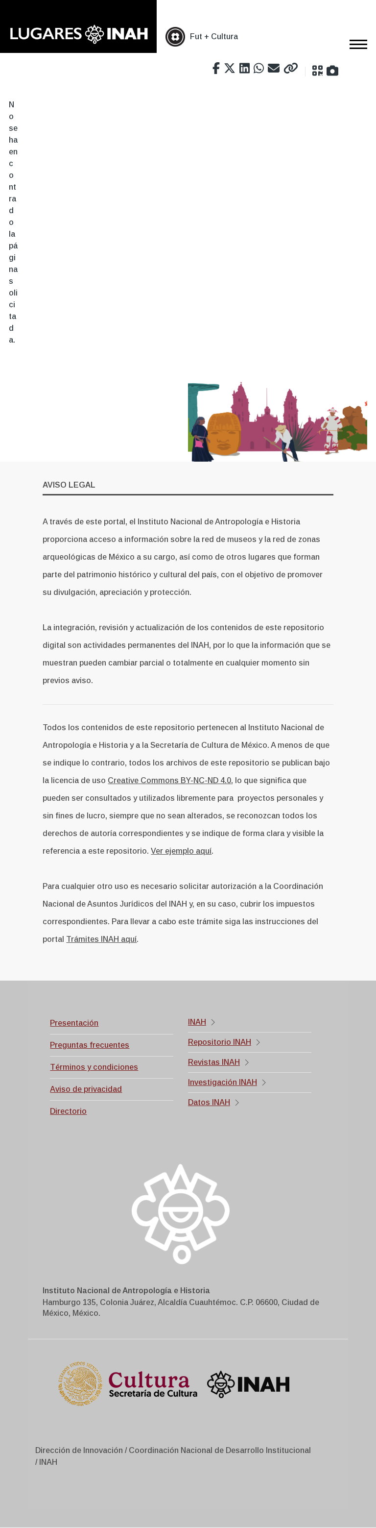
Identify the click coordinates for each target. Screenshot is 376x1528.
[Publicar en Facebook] (216, 68)
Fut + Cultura (214, 36)
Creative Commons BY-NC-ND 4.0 (169, 780)
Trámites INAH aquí (101, 939)
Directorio (68, 1111)
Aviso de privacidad (86, 1089)
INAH (197, 1022)
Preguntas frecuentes (89, 1045)
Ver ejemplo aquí (181, 851)
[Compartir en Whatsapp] (259, 68)
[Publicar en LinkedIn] (244, 68)
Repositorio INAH (219, 1042)
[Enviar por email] (274, 68)
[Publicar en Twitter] (229, 68)
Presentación (74, 1023)
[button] (317, 71)
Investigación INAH (222, 1082)
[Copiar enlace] (291, 68)
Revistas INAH (214, 1062)
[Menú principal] (355, 44)
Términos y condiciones (94, 1067)
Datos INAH (209, 1102)
